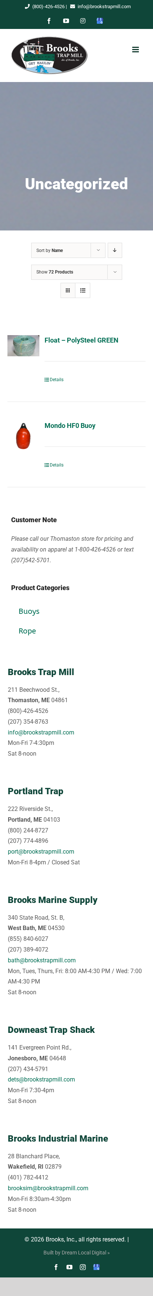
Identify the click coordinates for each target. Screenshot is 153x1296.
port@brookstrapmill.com (41, 851)
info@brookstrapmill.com (104, 6)
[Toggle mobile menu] (135, 49)
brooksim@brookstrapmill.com (48, 1188)
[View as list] (82, 290)
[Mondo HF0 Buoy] (23, 436)
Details (57, 379)
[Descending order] (115, 250)
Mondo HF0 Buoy (70, 425)
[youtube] (69, 1267)
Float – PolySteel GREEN (81, 340)
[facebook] (56, 1267)
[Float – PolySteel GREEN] (23, 345)
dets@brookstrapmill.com (41, 1079)
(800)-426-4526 (48, 6)
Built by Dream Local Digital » (76, 1253)
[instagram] (83, 1267)
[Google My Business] (96, 1267)
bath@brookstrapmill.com (42, 960)
